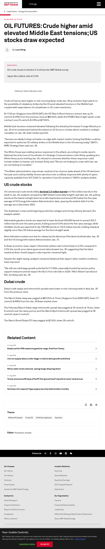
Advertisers (59, 489)
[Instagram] (56, 453)
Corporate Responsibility (65, 505)
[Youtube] (61, 453)
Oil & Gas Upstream (44, 418)
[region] (52, 538)
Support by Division (12, 505)
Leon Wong (20, 49)
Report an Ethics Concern (14, 509)
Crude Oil (29, 418)
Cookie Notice (80, 539)
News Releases (61, 475)
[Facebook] (50, 453)
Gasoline (58, 418)
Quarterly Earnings (62, 480)
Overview (58, 471)
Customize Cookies (27, 544)
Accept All (44, 544)
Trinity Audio (28, 91)
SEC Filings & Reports (63, 485)
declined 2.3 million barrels (53, 191)
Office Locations (10, 519)
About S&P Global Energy (65, 519)
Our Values (8, 471)
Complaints (8, 514)
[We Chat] (71, 453)
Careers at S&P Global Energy (16, 489)
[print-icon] (91, 404)
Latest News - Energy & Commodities (21, 11)
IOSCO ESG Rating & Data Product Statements (73, 514)
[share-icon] (96, 404)
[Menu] (99, 4)
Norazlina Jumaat (23, 432)
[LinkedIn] (66, 453)
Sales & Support (10, 500)
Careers (58, 500)
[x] (45, 453)
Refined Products (15, 418)
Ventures (7, 480)
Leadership (59, 509)
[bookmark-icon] (85, 404)
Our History (8, 475)
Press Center (9, 485)
